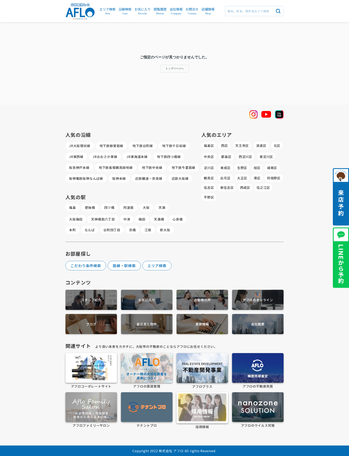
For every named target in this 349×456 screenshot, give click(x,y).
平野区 (209, 197)
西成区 (245, 187)
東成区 (225, 167)
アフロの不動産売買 (258, 386)
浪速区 (261, 145)
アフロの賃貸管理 (146, 386)
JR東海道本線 (137, 156)
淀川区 (209, 167)
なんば (90, 229)
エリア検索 (157, 265)
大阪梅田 (76, 219)
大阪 (146, 207)
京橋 (132, 229)
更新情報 (202, 324)
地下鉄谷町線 (142, 145)
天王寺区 (242, 145)
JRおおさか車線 (105, 156)
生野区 (242, 167)
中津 (126, 219)
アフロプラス (202, 386)
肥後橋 (90, 207)
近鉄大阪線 (180, 178)
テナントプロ (147, 425)
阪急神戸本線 (79, 167)
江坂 (148, 229)
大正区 (242, 178)
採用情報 (202, 426)
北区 (277, 145)
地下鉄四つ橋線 (169, 156)
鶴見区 (209, 178)
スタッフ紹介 (91, 299)
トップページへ (174, 68)
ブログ (91, 324)
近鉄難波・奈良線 (148, 178)
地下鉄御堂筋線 (111, 145)
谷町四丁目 (111, 229)
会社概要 (258, 324)
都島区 (226, 156)
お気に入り (146, 299)
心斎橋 (177, 219)
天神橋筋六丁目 (103, 219)
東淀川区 (266, 156)
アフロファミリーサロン (91, 425)
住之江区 (263, 187)
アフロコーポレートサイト (91, 386)
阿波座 (128, 207)
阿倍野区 (274, 178)
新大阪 (165, 229)
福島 (72, 207)
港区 (257, 178)
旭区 (257, 167)
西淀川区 (245, 156)
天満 (162, 207)
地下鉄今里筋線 (184, 167)
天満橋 (159, 219)
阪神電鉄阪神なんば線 (86, 178)
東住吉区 (227, 187)
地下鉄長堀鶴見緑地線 (116, 167)
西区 (224, 145)
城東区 (272, 167)
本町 (72, 229)
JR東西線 (76, 156)
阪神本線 (119, 178)
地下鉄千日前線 (174, 145)
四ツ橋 (109, 207)
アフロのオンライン (258, 299)
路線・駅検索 (124, 265)
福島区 (209, 145)
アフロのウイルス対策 (258, 425)
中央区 (209, 156)
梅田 (142, 219)
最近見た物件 (147, 324)
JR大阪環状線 (79, 145)
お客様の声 (202, 299)
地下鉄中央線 (152, 167)
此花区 (225, 178)
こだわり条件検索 (85, 265)
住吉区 (209, 187)
